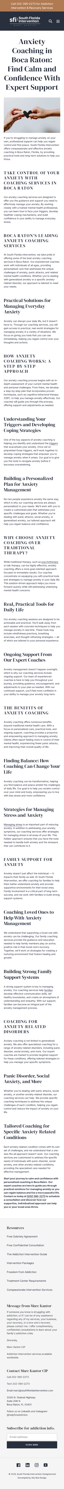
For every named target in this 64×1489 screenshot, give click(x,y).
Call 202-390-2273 (18, 1376)
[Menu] (58, 21)
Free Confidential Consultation (25, 1245)
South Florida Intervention (29, 1474)
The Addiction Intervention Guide (27, 1254)
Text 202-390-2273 (18, 1383)
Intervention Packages (20, 1263)
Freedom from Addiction (22, 1272)
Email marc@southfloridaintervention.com (30, 1390)
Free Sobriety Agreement (22, 1236)
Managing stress (13, 824)
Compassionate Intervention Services (29, 1289)
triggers (53, 443)
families (48, 990)
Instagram (41, 1411)
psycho (49, 561)
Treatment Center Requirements (26, 1280)
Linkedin (25, 1411)
